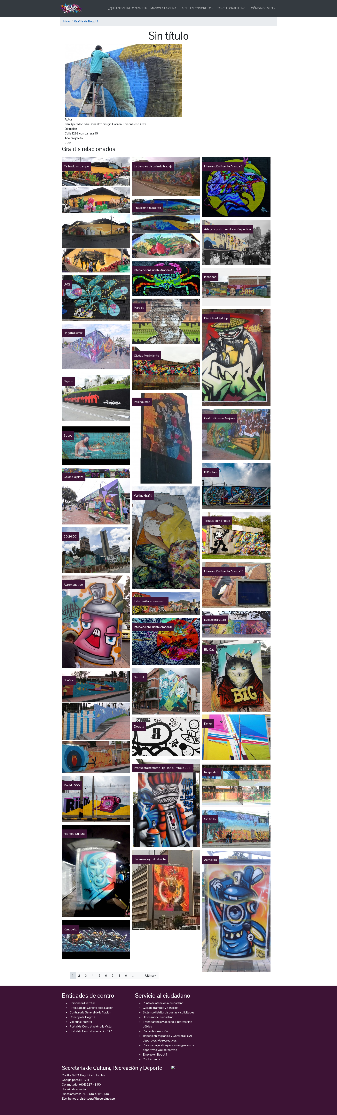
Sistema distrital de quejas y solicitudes (168, 1012)
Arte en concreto (196, 8)
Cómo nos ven (262, 8)
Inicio (66, 21)
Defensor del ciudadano (158, 1017)
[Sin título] (123, 80)
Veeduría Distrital (81, 1022)
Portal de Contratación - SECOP (91, 1031)
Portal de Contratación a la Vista (91, 1026)
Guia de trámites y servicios (160, 1008)
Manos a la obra (163, 8)
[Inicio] (72, 8)
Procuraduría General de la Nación (91, 1008)
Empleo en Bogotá (155, 1054)
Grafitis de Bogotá (86, 21)
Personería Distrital (82, 1003)
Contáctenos (151, 1059)
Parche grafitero (231, 8)
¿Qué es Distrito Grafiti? (127, 8)
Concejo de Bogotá (82, 1017)
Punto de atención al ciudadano (163, 1003)
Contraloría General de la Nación (90, 1012)
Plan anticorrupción (155, 1031)
